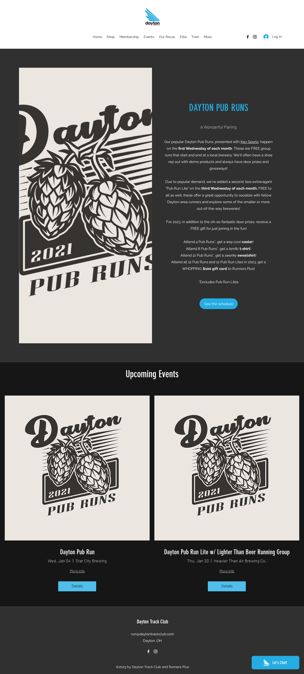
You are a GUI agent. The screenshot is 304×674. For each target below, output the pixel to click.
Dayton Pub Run (77, 552)
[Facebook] (247, 36)
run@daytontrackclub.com (152, 634)
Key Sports (249, 142)
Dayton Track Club (152, 621)
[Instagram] (254, 36)
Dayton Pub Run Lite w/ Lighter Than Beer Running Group (227, 552)
